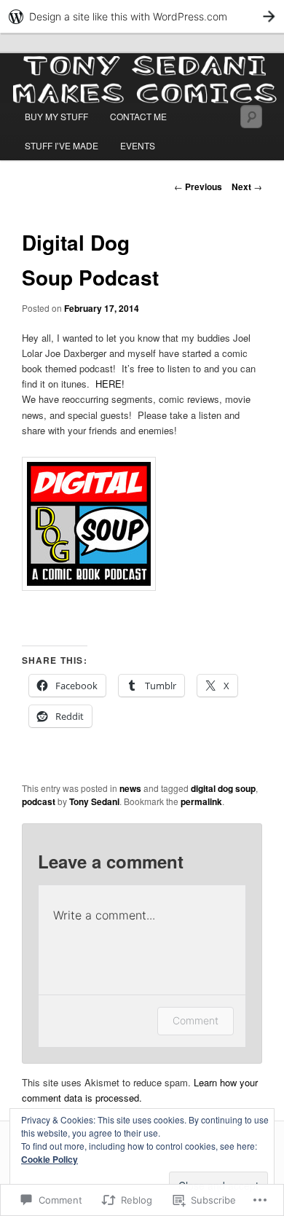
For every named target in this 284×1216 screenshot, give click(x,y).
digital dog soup (223, 788)
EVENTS (137, 145)
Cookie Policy (49, 1159)
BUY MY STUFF (56, 116)
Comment (195, 1020)
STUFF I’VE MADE (61, 145)
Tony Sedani (94, 801)
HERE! (110, 384)
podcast (38, 801)
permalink (201, 801)
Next (247, 186)
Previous (198, 186)
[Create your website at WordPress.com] (142, 16)
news (130, 788)
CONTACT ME (138, 116)
